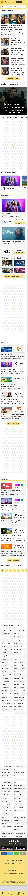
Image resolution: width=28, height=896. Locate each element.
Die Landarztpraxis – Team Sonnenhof (7, 713)
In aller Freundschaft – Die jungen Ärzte (7, 703)
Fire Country (5, 681)
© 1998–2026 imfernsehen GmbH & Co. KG (13, 857)
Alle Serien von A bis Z (10, 565)
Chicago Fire (5, 659)
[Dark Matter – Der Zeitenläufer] (13, 233)
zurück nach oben (13, 877)
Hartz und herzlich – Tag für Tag (7, 694)
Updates (7, 860)
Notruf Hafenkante (19, 788)
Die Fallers (5, 678)
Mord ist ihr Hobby (19, 772)
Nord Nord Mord (6, 788)
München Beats (6, 779)
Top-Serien (5, 343)
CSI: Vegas (5, 665)
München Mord (18, 779)
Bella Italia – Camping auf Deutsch (7, 640)
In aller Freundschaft (19, 700)
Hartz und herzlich (19, 691)
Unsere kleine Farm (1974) (19, 820)
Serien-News (6, 11)
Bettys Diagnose (6, 646)
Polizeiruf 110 (6, 791)
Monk (16, 769)
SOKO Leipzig (18, 807)
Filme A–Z (20, 863)
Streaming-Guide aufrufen (13, 276)
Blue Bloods (17, 649)
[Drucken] (23, 853)
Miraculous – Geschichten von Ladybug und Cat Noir (7, 769)
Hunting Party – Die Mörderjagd (7, 700)
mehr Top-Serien (13, 423)
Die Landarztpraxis (19, 710)
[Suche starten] (24, 6)
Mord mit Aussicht (7, 776)
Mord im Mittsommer (7, 772)
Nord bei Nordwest (19, 785)
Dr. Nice (16, 672)
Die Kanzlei (17, 706)
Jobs (21, 870)
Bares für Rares (19, 637)
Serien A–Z (14, 863)
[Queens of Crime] (7, 270)
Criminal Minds (18, 662)
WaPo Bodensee (19, 830)
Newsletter (6, 863)
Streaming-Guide (7, 195)
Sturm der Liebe (19, 814)
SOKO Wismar (6, 814)
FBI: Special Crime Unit (19, 678)
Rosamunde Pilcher (19, 795)
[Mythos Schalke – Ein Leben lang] (19, 263)
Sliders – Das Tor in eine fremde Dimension (19, 804)
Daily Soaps (5, 479)
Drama (9, 117)
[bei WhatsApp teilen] (17, 853)
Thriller (21, 117)
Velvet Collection (6, 826)
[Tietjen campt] (7, 263)
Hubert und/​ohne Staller (19, 697)
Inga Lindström (18, 703)
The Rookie (5, 795)
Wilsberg (4, 836)
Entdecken (8, 894)
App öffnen (19, 1)
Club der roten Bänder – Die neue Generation (7, 662)
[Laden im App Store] (20, 848)
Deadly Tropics (6, 668)
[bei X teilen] (10, 853)
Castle (16, 656)
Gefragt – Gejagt (19, 684)
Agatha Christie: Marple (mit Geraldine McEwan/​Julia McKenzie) (7, 630)
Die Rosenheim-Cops (7, 798)
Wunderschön (18, 836)
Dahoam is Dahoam (19, 665)
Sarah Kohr (5, 801)
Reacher (16, 791)
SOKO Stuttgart (6, 811)
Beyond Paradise (7, 649)
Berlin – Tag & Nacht (19, 643)
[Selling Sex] (13, 205)
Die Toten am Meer (19, 817)
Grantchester (5, 687)
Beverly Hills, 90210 (19, 646)
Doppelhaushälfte (7, 675)
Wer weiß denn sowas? (19, 833)
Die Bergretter (6, 643)
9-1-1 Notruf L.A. (6, 785)
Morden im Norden (19, 776)
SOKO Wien (17, 811)
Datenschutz (17, 867)
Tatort (3, 817)
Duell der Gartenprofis (19, 675)
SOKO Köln (5, 807)
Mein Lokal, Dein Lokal (7, 766)
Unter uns (4, 823)
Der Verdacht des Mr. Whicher (19, 826)
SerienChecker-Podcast (16, 860)
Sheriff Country (6, 804)
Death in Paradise (19, 668)
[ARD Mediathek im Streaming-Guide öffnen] (7, 221)
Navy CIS (17, 782)
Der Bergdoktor (18, 640)
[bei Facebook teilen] (4, 853)
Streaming (13, 894)
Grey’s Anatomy (19, 687)
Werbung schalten (8, 873)
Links (15, 873)
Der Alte (16, 633)
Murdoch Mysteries (7, 782)
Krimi (3, 117)
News (2, 894)
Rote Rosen (17, 798)
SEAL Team (17, 801)
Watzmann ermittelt (7, 833)
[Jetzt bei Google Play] (7, 848)
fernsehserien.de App (13, 843)
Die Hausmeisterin (19, 694)
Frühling (4, 684)
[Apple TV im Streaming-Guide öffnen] (7, 251)
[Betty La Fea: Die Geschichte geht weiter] (19, 270)
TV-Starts (19, 894)
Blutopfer (4, 652)
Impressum (10, 867)
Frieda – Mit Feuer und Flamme (19, 681)
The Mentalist (18, 766)
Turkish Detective (7, 820)
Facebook (21, 873)
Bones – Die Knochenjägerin (19, 652)
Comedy (15, 117)
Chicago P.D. (18, 659)
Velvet (16, 823)
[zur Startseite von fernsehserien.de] (2, 2)
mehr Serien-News (13, 78)
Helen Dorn (5, 697)
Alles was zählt (6, 633)
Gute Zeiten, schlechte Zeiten (7, 691)
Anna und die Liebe (7, 637)
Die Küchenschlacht (7, 710)
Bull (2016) (5, 656)
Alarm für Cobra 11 (19, 630)
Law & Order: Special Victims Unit (19, 713)
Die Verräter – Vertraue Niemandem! (7, 830)
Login (24, 894)
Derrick (4, 672)
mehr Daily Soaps (13, 560)
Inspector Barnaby (7, 706)
